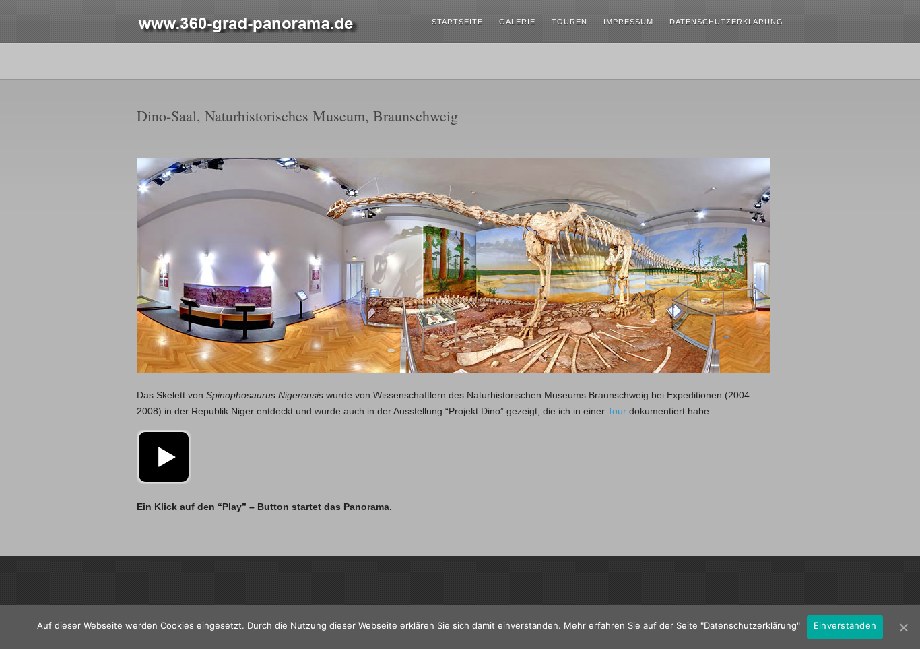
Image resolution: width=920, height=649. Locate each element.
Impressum (628, 22)
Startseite (457, 22)
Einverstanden (845, 625)
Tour (616, 411)
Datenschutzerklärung (726, 22)
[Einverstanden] (903, 627)
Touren (569, 22)
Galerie (517, 22)
